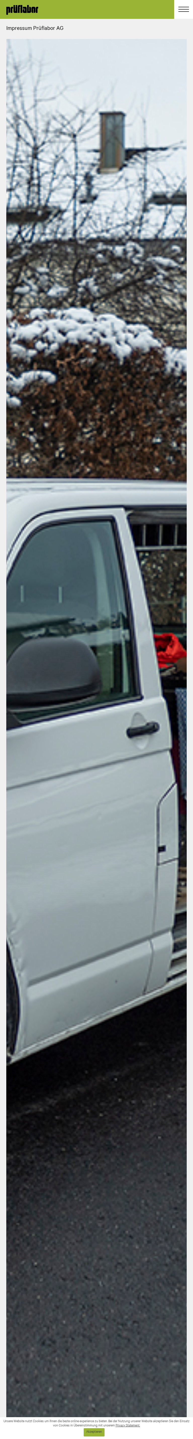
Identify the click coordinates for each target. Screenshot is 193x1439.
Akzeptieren (94, 1432)
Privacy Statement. (128, 1426)
